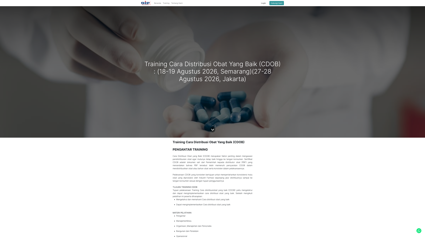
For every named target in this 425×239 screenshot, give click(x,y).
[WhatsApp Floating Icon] (419, 230)
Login (263, 3)
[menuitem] (157, 3)
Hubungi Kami (276, 3)
